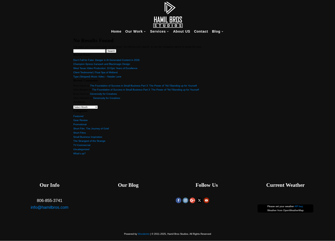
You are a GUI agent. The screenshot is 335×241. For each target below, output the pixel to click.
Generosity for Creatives (103, 93)
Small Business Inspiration (87, 136)
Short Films (79, 132)
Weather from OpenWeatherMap (285, 210)
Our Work (134, 31)
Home (116, 31)
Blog (216, 31)
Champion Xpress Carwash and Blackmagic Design (101, 64)
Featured (78, 116)
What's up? (79, 153)
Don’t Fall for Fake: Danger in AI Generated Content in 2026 (106, 60)
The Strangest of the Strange (89, 141)
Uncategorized (81, 149)
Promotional (80, 124)
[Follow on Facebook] (178, 200)
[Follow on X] (199, 200)
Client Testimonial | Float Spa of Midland (95, 72)
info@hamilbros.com (49, 207)
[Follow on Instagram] (185, 200)
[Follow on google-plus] (192, 200)
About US (181, 31)
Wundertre (144, 233)
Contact (201, 31)
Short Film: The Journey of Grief (91, 128)
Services (158, 31)
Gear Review (80, 120)
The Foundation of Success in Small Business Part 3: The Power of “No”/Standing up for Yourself (143, 85)
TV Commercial (81, 145)
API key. (299, 206)
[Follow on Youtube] (206, 200)
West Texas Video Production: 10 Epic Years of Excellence (105, 68)
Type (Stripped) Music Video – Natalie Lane (97, 76)
